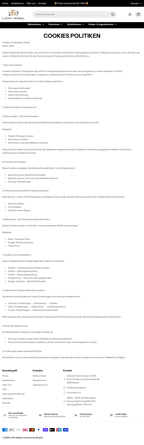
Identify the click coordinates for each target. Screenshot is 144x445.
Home (5, 3)
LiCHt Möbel (16, 437)
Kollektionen (17, 3)
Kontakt (42, 3)
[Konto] (130, 14)
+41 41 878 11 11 (74, 392)
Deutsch (135, 3)
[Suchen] (112, 14)
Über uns (31, 3)
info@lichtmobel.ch (76, 387)
